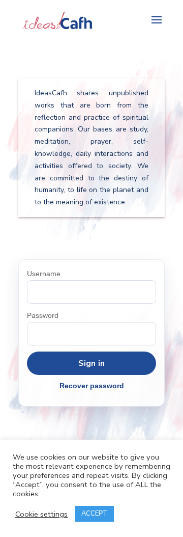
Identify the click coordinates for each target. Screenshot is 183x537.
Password (42, 315)
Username (43, 274)
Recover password (91, 386)
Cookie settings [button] (41, 514)
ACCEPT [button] (94, 513)
